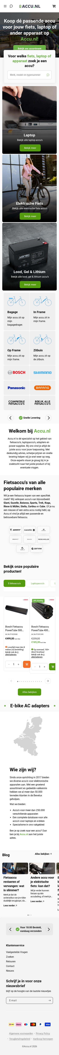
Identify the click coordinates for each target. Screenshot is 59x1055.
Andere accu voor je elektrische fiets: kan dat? (42, 882)
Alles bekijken (29, 692)
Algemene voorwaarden (21, 1033)
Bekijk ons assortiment (29, 48)
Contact (10, 966)
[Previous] (11, 418)
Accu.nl (27, 1046)
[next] (48, 681)
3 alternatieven (11, 653)
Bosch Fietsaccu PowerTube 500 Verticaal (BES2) (14, 628)
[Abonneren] (49, 1000)
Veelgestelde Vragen (17, 952)
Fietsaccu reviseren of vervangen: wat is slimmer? (13, 884)
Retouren (11, 961)
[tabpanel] (29, 648)
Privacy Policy (43, 1033)
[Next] (48, 418)
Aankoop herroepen (43, 1039)
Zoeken (10, 956)
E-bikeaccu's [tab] (14, 583)
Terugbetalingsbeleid (19, 1039)
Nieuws (10, 970)
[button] (6, 6)
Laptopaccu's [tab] (37, 583)
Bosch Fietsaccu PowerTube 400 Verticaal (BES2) (40, 628)
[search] (29, 75)
